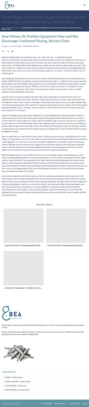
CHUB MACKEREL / (15, 385)
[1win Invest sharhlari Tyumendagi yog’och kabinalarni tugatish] (24, 268)
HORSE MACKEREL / (17, 390)
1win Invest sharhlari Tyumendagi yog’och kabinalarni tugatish (24, 288)
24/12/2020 (17, 46)
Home (3, 28)
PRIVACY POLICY (60, 403)
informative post (30, 78)
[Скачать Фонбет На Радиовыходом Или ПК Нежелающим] (24, 226)
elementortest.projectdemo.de (12, 60)
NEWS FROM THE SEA (14, 28)
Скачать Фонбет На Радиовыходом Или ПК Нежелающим (24, 245)
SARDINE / (13, 377)
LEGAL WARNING (46, 403)
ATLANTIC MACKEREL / (18, 381)
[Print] (14, 51)
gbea (5, 46)
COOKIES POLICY (74, 403)
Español (85, 403)
